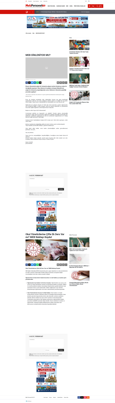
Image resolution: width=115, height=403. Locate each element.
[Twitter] (29, 82)
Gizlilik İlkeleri (59, 397)
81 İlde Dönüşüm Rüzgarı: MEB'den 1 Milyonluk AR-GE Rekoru (54, 11)
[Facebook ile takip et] (79, 397)
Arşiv (41, 1)
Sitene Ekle (45, 1)
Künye (50, 397)
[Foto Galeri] (88, 1)
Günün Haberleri (36, 1)
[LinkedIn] (35, 82)
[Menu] (89, 6)
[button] (60, 82)
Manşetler (30, 1)
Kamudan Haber (60, 6)
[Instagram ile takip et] (84, 397)
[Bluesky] (32, 82)
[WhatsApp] (37, 82)
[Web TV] (86, 1)
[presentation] (29, 12)
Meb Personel (51, 6)
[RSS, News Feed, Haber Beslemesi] (87, 397)
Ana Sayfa (29, 33)
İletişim (54, 397)
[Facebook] (27, 82)
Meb (67, 6)
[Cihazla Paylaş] (40, 82)
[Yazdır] (58, 82)
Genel (71, 6)
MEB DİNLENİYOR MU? (40, 33)
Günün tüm (85, 11)
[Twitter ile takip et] (81, 397)
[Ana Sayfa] (26, 1)
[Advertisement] (47, 44)
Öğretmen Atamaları (79, 6)
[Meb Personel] (35, 6)
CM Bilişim (29, 401)
